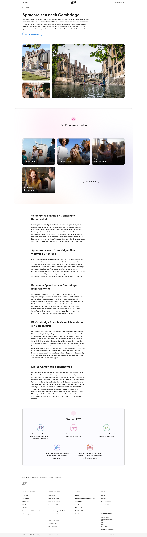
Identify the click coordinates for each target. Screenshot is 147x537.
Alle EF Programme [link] (32, 477)
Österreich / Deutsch (30, 534)
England (26, 7)
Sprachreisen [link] (43, 477)
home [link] (23, 477)
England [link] (51, 477)
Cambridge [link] (58, 477)
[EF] (73, 2)
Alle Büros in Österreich (107, 529)
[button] (25, 2)
